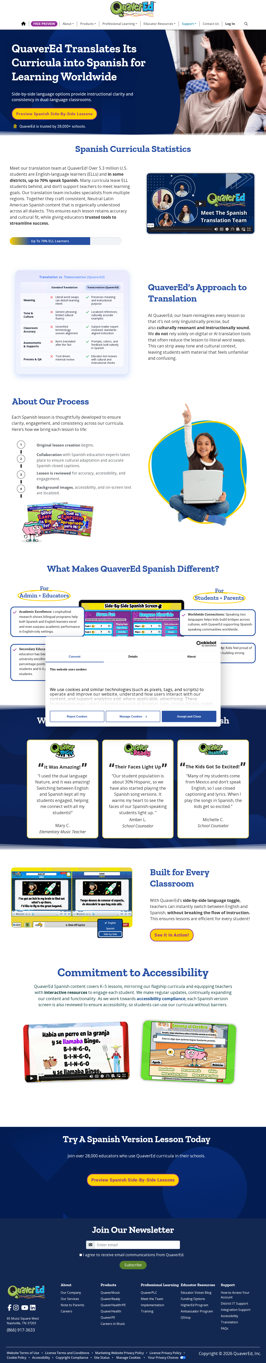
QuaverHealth (111, 1311)
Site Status (102, 1357)
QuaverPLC (149, 1292)
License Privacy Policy (165, 1353)
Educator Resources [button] (158, 24)
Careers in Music (113, 1324)
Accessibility (229, 1316)
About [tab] (191, 656)
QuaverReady (110, 1299)
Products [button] (87, 24)
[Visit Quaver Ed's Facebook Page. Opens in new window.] (10, 1308)
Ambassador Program (197, 1311)
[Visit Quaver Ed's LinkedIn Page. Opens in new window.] (32, 1308)
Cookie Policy (16, 1357)
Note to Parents (72, 1305)
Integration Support (235, 1310)
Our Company (71, 1292)
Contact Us (211, 24)
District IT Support (234, 1303)
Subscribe (133, 1264)
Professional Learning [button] (118, 24)
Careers (66, 1311)
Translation (229, 1322)
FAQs (224, 1328)
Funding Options (193, 1299)
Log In (230, 24)
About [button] (67, 24)
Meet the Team (152, 1299)
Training (147, 1311)
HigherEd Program (194, 1305)
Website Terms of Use (23, 1353)
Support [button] (188, 24)
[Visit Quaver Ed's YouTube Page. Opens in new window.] (25, 1308)
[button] (244, 23)
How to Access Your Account (235, 1294)
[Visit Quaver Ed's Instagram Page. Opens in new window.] (16, 1308)
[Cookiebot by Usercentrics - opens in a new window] (199, 644)
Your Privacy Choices (163, 1357)
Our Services (70, 1299)
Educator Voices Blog (196, 1292)
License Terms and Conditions (67, 1353)
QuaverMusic (110, 1292)
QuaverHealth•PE (113, 1305)
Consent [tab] (74, 656)
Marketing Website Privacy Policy (119, 1353)
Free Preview (44, 24)
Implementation (152, 1305)
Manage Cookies (131, 716)
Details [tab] (133, 656)
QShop (186, 1317)
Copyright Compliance (72, 1357)
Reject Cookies (77, 716)
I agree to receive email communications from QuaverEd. (133, 1254)
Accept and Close (189, 716)
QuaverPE (108, 1317)
